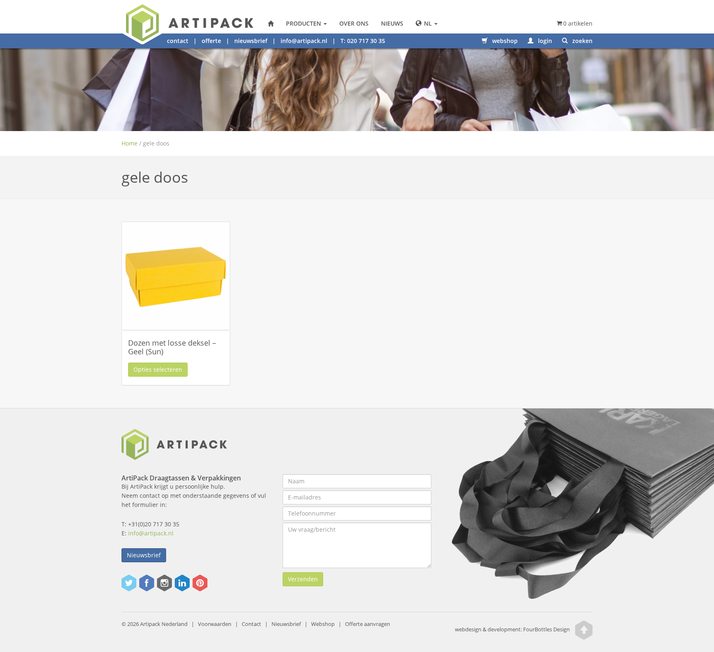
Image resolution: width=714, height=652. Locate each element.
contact (177, 41)
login (544, 41)
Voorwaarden (214, 624)
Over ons (354, 23)
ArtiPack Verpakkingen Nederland (271, 23)
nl (427, 23)
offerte (211, 41)
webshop (504, 41)
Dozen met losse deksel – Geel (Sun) (172, 347)
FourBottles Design (512, 629)
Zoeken (582, 41)
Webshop (323, 624)
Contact (251, 624)
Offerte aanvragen (367, 624)
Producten (304, 23)
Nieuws (392, 23)
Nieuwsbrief (144, 555)
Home (129, 143)
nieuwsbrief (250, 41)
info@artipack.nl (304, 41)
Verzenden (303, 579)
